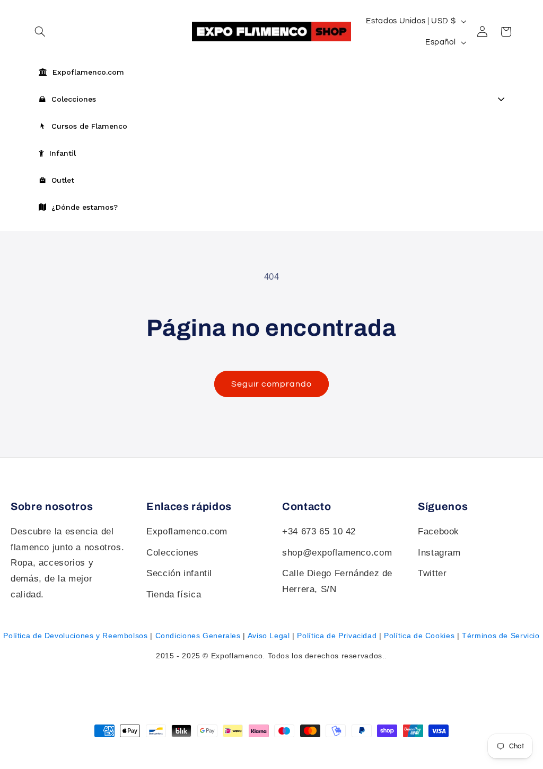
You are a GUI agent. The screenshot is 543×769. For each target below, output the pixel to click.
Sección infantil (179, 573)
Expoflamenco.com (186, 531)
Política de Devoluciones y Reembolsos (75, 635)
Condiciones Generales (198, 635)
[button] (506, 32)
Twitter (432, 573)
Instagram (439, 553)
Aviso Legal (269, 635)
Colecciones (172, 553)
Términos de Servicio (501, 635)
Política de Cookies (419, 635)
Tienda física (173, 594)
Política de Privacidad (336, 635)
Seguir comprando (271, 384)
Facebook (438, 531)
